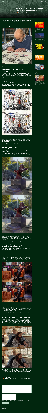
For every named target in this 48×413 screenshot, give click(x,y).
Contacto (42, 1)
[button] (45, 2)
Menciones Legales (27, 408)
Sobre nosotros (38, 1)
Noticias (33, 1)
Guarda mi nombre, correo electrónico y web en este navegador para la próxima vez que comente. (16, 400)
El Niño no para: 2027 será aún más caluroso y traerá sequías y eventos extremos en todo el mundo (39, 62)
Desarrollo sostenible (27, 1)
